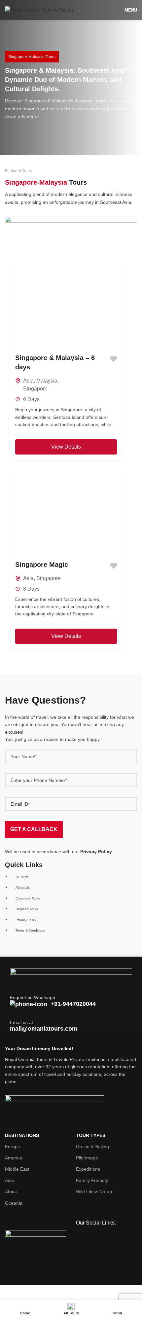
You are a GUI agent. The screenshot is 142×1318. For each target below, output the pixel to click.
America (13, 1157)
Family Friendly (92, 1180)
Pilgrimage (87, 1157)
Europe (12, 1146)
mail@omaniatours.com (43, 1028)
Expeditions (88, 1169)
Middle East (17, 1169)
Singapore (35, 388)
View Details (66, 447)
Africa (11, 1191)
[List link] (71, 896)
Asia (28, 381)
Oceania (13, 1203)
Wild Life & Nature (95, 1191)
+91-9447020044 (73, 1004)
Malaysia (46, 381)
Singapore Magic (41, 564)
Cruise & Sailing (92, 1146)
